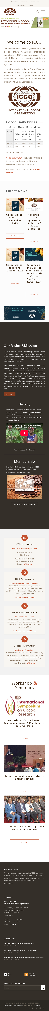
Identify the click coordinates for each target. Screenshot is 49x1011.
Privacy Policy (18, 1005)
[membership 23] (24, 487)
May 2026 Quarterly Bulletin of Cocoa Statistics (19, 943)
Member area (34, 2)
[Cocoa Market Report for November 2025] (15, 204)
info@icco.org (27, 564)
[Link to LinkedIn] (29, 1008)
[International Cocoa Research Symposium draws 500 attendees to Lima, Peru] (24, 705)
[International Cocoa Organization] (20, 12)
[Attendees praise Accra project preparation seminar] (24, 809)
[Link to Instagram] (40, 1008)
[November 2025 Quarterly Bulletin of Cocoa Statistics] (34, 204)
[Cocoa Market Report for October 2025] (15, 254)
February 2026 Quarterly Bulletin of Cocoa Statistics (20, 950)
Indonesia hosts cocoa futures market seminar (24, 777)
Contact (30, 5)
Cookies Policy (8, 1005)
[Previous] (2, 22)
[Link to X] (33, 1008)
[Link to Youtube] (36, 1008)
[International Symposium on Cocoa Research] (24, 313)
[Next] (47, 22)
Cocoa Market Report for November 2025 (15, 219)
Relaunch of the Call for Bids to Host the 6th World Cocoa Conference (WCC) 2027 (34, 273)
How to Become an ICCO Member (24, 631)
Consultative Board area (19, 2)
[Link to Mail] (43, 1008)
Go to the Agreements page (24, 597)
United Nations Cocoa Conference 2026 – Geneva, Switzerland (24, 957)
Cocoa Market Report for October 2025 (15, 267)
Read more (15, 236)
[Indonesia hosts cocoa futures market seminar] (24, 758)
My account (21, 5)
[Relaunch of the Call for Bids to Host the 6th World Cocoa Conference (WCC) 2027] (34, 254)
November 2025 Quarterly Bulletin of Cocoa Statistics (34, 221)
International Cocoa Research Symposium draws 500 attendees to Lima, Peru (24, 723)
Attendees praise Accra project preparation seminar (24, 828)
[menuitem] (19, 1)
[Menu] (42, 12)
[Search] (36, 12)
